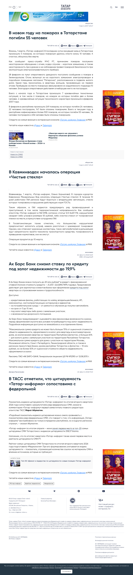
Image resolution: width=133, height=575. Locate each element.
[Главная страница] (65, 7)
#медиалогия (48, 483)
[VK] (29, 491)
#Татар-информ (15, 483)
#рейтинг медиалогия (32, 483)
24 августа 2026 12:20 (85, 255)
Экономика (89, 252)
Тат (19, 7)
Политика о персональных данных (105, 537)
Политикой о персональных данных (66, 567)
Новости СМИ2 (16, 154)
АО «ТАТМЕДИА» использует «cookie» (106, 544)
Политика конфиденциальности (104, 552)
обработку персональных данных (43, 567)
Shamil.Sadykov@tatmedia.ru (103, 557)
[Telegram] (54, 491)
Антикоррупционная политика (104, 540)
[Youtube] (103, 491)
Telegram (47, 126)
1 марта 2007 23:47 (86, 26)
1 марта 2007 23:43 (86, 165)
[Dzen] (79, 491)
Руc (10, 7)
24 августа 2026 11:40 (85, 372)
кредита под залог (79, 288)
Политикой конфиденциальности (90, 567)
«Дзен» (37, 126)
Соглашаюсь (66, 571)
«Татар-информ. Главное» (73, 120)
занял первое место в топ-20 (66, 429)
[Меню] (122, 7)
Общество (89, 23)
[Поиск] (111, 7)
